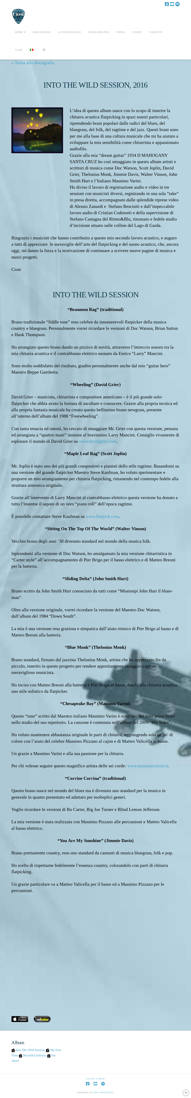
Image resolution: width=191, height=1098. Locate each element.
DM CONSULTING (104, 1092)
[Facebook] (167, 4)
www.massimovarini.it (147, 765)
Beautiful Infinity (34, 1055)
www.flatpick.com (102, 516)
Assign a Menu (95, 1079)
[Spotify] (177, 4)
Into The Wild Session (30, 1050)
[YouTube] (172, 4)
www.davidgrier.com (98, 441)
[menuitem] (32, 50)
